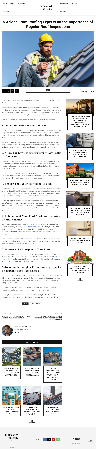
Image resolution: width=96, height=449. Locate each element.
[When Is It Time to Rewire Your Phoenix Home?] (80, 229)
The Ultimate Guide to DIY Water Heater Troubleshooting (16, 317)
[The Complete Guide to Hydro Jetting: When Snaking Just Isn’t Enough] (80, 199)
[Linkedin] (18, 332)
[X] (8, 91)
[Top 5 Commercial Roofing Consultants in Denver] (11, 395)
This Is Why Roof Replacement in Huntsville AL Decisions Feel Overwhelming (32, 372)
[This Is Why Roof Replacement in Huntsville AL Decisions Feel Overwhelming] (32, 356)
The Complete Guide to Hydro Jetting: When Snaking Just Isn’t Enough (80, 212)
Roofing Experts (35, 303)
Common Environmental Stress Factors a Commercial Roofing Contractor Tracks (52, 374)
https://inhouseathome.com (23, 329)
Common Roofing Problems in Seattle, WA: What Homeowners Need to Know (11, 372)
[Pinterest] (12, 91)
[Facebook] (4, 91)
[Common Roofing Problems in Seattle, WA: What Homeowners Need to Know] (11, 356)
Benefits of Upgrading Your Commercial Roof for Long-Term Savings (32, 411)
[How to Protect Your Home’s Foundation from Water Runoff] (80, 171)
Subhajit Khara (23, 327)
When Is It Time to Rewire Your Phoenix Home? (80, 241)
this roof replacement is (31, 227)
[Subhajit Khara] (7, 330)
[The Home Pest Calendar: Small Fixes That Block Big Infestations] (80, 141)
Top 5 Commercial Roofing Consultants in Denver (11, 410)
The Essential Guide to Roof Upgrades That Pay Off (52, 410)
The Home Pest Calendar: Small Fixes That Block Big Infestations (80, 154)
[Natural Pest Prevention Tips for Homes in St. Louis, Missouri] (80, 257)
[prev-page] (30, 421)
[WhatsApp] (17, 91)
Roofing (47, 90)
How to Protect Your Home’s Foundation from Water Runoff (80, 183)
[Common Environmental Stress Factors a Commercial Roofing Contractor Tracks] (52, 356)
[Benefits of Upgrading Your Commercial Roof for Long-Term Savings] (32, 395)
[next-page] (33, 421)
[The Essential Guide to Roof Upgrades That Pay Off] (52, 395)
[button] (92, 7)
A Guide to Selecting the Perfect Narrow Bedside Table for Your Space (48, 318)
